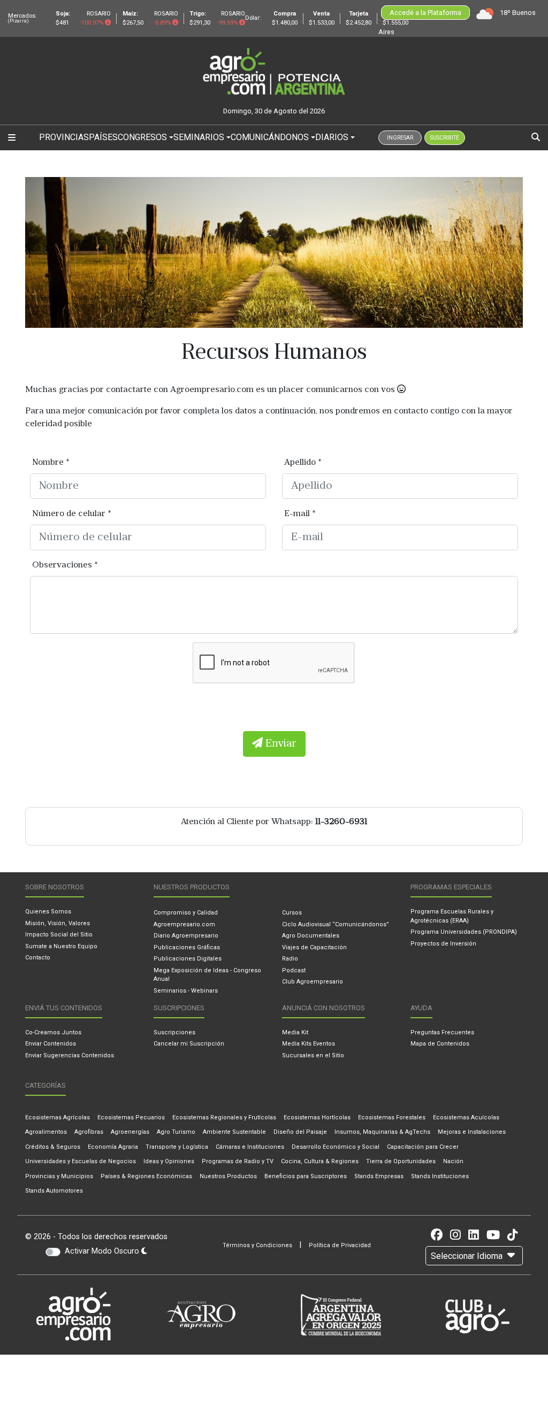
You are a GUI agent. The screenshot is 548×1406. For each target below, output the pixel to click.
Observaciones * (65, 565)
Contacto (37, 957)
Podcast (294, 970)
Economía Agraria (113, 1146)
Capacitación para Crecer (423, 1146)
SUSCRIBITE (444, 138)
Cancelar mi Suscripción (189, 1043)
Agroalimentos (46, 1131)
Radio (290, 958)
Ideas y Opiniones (168, 1161)
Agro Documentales (310, 935)
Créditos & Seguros (52, 1146)
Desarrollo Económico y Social (335, 1146)
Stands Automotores (54, 1190)
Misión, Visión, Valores (57, 923)
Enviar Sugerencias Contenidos (69, 1055)
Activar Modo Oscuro (103, 1251)
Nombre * (51, 462)
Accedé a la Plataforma (425, 13)
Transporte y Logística (177, 1146)
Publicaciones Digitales (188, 958)
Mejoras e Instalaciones (472, 1131)
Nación (453, 1161)
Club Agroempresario (312, 981)
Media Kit (295, 1032)
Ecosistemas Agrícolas (57, 1117)
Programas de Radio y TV (237, 1161)
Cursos (292, 912)
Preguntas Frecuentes (442, 1032)
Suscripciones (174, 1032)
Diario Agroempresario (186, 935)
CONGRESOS (142, 137)
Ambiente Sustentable (234, 1131)
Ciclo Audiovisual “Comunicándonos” (335, 924)
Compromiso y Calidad (186, 912)
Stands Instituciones (440, 1176)
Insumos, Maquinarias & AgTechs (382, 1131)
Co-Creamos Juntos (53, 1032)
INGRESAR (400, 138)
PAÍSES (103, 137)
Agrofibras (88, 1131)
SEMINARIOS (198, 137)
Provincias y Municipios (59, 1176)
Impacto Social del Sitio (59, 934)
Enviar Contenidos (50, 1043)
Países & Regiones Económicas (146, 1176)
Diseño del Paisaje (300, 1131)
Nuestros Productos (228, 1176)
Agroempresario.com (184, 924)
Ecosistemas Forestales (391, 1117)
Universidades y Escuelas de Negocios (80, 1161)
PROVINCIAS (64, 137)
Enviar (279, 744)
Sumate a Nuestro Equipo (61, 946)
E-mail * (300, 514)
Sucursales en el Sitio (313, 1055)
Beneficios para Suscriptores (305, 1176)
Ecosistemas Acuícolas (466, 1117)
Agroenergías (130, 1131)
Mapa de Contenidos (439, 1043)
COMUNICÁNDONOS (270, 137)
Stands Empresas (379, 1176)
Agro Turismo (176, 1131)
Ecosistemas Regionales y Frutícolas (224, 1117)
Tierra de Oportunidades (401, 1161)
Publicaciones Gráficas (187, 947)
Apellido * (303, 462)
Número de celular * (71, 514)
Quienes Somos (48, 911)
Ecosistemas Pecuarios (131, 1117)
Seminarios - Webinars (186, 990)
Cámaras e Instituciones (250, 1146)
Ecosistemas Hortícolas (317, 1117)
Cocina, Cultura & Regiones (320, 1161)
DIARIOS (331, 137)
